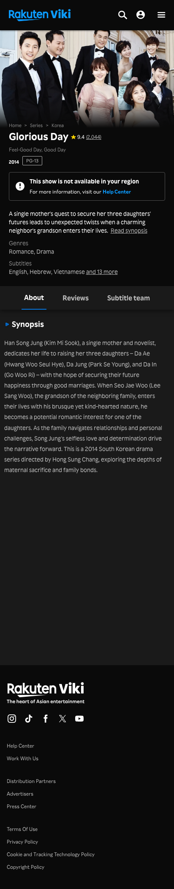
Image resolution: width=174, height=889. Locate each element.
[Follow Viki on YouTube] (79, 721)
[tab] (34, 298)
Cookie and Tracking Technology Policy (51, 854)
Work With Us (22, 758)
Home (15, 125)
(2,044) (93, 137)
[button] (161, 15)
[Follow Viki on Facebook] (46, 721)
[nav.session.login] (140, 15)
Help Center (117, 191)
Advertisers (20, 794)
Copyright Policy (25, 867)
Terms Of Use (22, 829)
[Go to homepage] (40, 14)
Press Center (21, 806)
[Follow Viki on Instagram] (12, 721)
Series (36, 125)
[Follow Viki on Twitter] (62, 721)
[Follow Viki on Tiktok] (29, 721)
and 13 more (102, 271)
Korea (58, 125)
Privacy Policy (22, 842)
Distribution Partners (31, 781)
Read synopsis (129, 230)
